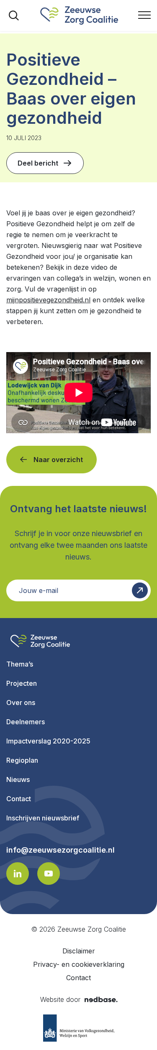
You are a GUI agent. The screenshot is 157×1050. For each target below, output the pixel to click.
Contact (18, 798)
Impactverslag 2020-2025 (48, 741)
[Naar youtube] (48, 873)
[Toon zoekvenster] (13, 15)
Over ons (20, 702)
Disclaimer (78, 951)
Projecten (21, 683)
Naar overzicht (58, 459)
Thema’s (19, 664)
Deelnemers (25, 721)
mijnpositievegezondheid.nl (48, 300)
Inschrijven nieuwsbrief (42, 818)
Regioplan (22, 760)
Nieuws (18, 779)
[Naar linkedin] (17, 873)
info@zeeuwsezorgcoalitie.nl (60, 850)
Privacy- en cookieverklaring (78, 964)
